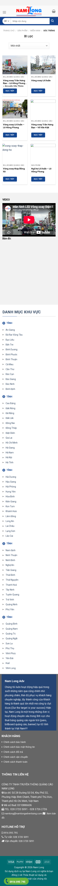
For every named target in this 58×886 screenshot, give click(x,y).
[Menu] (4, 12)
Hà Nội (9, 457)
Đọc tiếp (10, 91)
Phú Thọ (10, 648)
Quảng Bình (11, 623)
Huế (8, 663)
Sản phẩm (22, 30)
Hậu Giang (11, 481)
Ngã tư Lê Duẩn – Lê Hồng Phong (41, 170)
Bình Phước (11, 354)
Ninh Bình (10, 560)
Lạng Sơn (10, 531)
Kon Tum (10, 506)
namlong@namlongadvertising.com (23, 813)
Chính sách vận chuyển (16, 757)
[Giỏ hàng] (54, 11)
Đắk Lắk (10, 418)
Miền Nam (35, 30)
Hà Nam (10, 452)
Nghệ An (10, 565)
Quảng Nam (12, 628)
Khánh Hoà (11, 511)
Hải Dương (11, 477)
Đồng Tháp (11, 428)
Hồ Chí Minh (12, 442)
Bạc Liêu (10, 339)
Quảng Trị (10, 633)
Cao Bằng (10, 403)
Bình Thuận (11, 359)
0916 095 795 (10, 832)
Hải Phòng (11, 486)
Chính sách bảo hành (15, 742)
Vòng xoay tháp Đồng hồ (14, 170)
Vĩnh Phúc (11, 653)
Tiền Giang (11, 570)
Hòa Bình (10, 496)
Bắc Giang (11, 379)
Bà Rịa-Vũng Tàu (14, 334)
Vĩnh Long (11, 668)
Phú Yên (10, 609)
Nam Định (10, 550)
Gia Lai (9, 438)
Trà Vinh (10, 599)
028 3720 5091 (21, 837)
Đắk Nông (10, 408)
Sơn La (9, 643)
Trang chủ (8, 30)
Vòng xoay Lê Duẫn (41, 80)
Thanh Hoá (11, 585)
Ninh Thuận (11, 555)
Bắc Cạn (10, 374)
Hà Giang (10, 447)
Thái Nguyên (12, 580)
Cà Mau (9, 364)
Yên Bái (9, 658)
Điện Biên (10, 433)
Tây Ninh (10, 589)
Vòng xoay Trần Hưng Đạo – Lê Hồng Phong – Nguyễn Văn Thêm (14, 83)
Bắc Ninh (10, 384)
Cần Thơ (10, 369)
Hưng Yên (11, 491)
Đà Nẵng (10, 413)
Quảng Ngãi (11, 638)
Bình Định (10, 389)
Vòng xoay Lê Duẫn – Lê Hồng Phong (13, 126)
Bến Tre (9, 344)
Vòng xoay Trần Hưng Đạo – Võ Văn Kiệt (42, 126)
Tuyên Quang (12, 594)
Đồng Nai (10, 423)
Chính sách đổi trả (13, 751)
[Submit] (53, 21)
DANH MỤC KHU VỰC (21, 312)
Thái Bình (10, 575)
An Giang (10, 330)
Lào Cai (9, 536)
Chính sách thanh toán (15, 761)
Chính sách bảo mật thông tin (19, 746)
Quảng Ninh (11, 604)
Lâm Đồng (11, 516)
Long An (10, 521)
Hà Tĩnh (9, 462)
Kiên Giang (11, 501)
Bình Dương (11, 349)
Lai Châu (10, 526)
